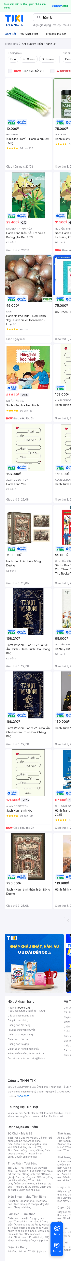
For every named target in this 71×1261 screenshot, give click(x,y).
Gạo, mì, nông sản (26, 1177)
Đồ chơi (43, 1137)
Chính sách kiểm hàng (20, 1034)
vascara (12, 1113)
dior (21, 1113)
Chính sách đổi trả (18, 1039)
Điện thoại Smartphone (21, 1200)
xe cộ (57, 25)
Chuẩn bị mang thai (26, 1156)
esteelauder (32, 1113)
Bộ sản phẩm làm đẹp (28, 1239)
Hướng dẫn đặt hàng (19, 1025)
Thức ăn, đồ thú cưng (26, 1186)
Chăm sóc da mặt (18, 1218)
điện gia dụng (42, 25)
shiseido (13, 1116)
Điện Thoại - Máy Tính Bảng (27, 1196)
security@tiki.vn (36, 1058)
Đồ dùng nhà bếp (17, 1251)
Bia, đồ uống (20, 1180)
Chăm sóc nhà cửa (29, 1189)
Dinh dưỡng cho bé (25, 1147)
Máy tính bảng (23, 1207)
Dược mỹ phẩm (39, 1240)
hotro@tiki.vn (37, 1053)
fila (50, 1116)
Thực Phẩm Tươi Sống (22, 1163)
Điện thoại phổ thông (26, 1204)
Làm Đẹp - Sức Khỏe (21, 1214)
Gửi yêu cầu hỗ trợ (18, 1020)
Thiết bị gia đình (38, 1251)
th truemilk (47, 1113)
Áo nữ (60, 1137)
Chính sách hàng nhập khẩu (23, 1048)
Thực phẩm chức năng (26, 1221)
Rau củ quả (20, 1170)
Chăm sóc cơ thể (24, 1224)
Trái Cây (12, 1167)
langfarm (25, 1116)
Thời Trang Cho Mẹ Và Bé (22, 1137)
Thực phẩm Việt (37, 1170)
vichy (44, 1116)
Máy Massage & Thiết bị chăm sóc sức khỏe (30, 1226)
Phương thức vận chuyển (22, 1029)
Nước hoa (20, 1237)
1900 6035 (23, 1096)
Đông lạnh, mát (31, 1174)
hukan (35, 1116)
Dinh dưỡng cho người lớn (28, 1150)
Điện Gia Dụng (17, 1247)
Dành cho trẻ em (24, 1183)
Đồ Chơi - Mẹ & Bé (20, 1133)
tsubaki (58, 1116)
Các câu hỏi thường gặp (21, 1015)
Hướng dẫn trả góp (18, 1044)
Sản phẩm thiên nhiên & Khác (28, 1229)
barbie (59, 1113)
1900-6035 (23, 1007)
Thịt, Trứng (25, 1167)
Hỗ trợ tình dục (36, 1237)
